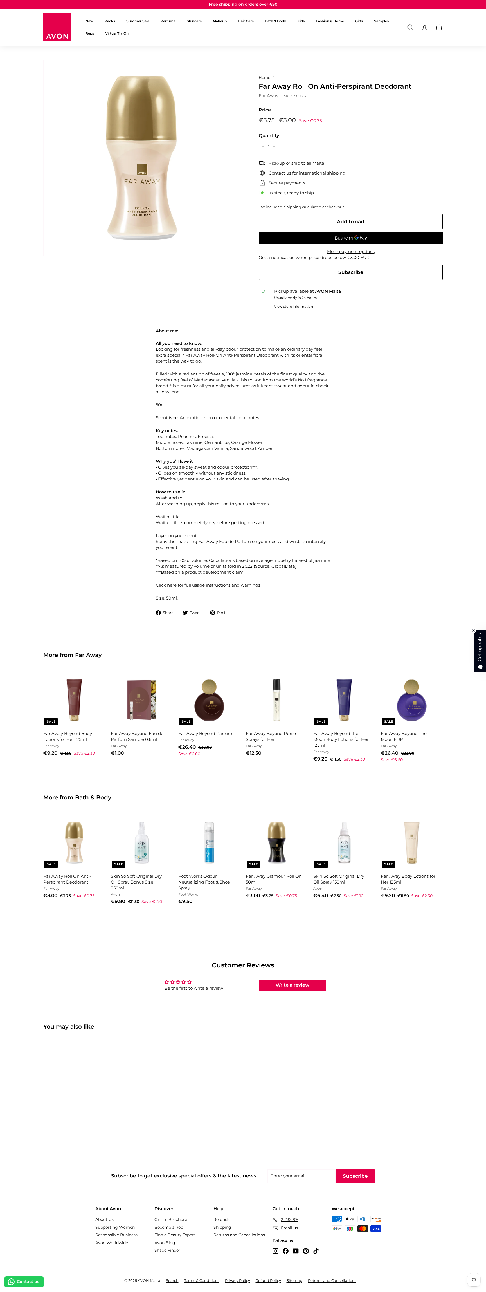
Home (264, 77)
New (89, 21)
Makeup (220, 21)
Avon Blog (164, 1242)
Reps (90, 33)
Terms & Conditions (201, 1280)
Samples (381, 21)
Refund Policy (268, 1280)
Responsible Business (116, 1234)
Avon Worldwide (111, 1242)
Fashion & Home (330, 21)
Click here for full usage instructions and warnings (208, 585)
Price (265, 110)
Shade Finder (167, 1250)
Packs (110, 21)
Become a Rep (168, 1227)
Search (172, 1280)
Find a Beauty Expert (174, 1234)
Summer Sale (137, 21)
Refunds (221, 1219)
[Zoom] (142, 158)
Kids (301, 21)
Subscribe (350, 272)
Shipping (292, 207)
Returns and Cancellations (239, 1234)
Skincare (194, 21)
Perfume (168, 21)
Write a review (292, 985)
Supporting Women (115, 1227)
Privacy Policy (237, 1280)
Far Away (268, 95)
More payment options (351, 251)
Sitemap (294, 1280)
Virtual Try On (117, 33)
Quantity (269, 135)
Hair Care (246, 21)
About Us (104, 1219)
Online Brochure (170, 1219)
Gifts (359, 21)
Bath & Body (275, 21)
